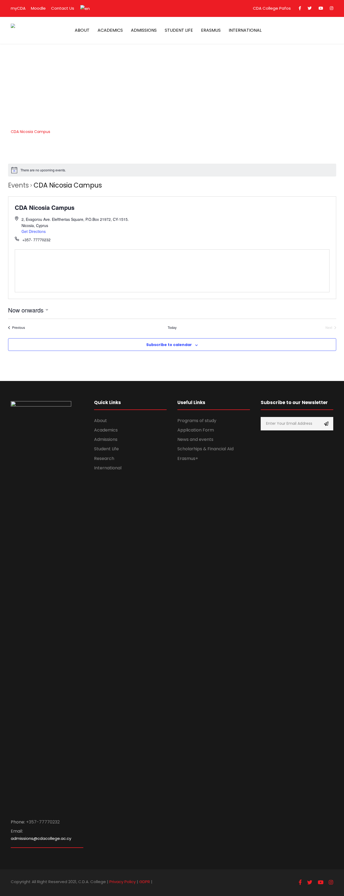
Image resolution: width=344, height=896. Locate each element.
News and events (195, 439)
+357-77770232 (43, 822)
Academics (106, 430)
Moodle (38, 8)
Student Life (106, 449)
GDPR (144, 881)
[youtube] (320, 8)
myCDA (18, 8)
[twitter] (310, 8)
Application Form (195, 430)
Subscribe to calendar (169, 344)
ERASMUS (211, 30)
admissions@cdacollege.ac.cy (41, 838)
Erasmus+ (187, 458)
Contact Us (62, 8)
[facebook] (300, 8)
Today (172, 327)
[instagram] (331, 8)
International (107, 468)
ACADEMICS (110, 30)
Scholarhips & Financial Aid (205, 449)
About (100, 421)
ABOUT (82, 30)
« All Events (19, 157)
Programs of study (196, 421)
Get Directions (34, 231)
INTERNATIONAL (245, 30)
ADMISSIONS (144, 30)
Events (18, 185)
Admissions (105, 439)
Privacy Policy (122, 881)
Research (104, 458)
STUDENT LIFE (179, 30)
